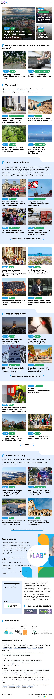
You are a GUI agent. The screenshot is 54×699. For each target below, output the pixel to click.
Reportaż (5, 687)
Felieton (10, 685)
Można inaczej (15, 660)
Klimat (10, 645)
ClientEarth (6, 670)
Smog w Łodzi (41, 652)
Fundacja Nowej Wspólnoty (9, 672)
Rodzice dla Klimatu (20, 92)
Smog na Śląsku (16, 655)
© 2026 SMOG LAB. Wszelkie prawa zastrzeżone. (39, 694)
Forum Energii (39, 670)
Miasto (20, 645)
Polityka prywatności (7, 694)
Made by (40, 696)
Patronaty (30, 645)
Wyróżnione (31, 687)
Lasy (15, 645)
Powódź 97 (39, 660)
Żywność (41, 647)
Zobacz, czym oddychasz (38, 662)
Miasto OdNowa (7, 660)
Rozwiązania (12, 687)
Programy (42, 645)
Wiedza (18, 687)
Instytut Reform (22, 675)
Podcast (31, 685)
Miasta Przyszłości (7, 665)
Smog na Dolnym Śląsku (21, 652)
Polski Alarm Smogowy (10, 89)
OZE (25, 645)
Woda (30, 647)
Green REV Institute (31, 672)
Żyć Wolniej (16, 665)
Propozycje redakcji (40, 685)
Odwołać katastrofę (31, 660)
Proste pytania (18, 662)
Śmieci (11, 647)
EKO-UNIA (7, 92)
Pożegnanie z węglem (8, 662)
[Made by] (47, 696)
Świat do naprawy (27, 662)
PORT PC (43, 677)
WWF (40, 679)
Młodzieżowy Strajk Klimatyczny (10, 677)
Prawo (36, 645)
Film (16, 685)
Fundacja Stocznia (20, 672)
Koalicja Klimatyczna (37, 89)
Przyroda (48, 645)
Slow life (5, 647)
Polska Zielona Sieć (23, 677)
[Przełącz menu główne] (51, 2)
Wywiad (24, 687)
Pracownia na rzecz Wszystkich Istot (11, 679)
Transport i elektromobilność (20, 647)
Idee (20, 685)
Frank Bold (24, 89)
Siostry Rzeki (33, 679)
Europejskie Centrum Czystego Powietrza (25, 670)
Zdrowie (35, 647)
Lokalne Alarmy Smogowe (9, 652)
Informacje (25, 685)
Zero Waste (46, 679)
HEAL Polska (39, 672)
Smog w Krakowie (32, 652)
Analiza (5, 685)
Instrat (15, 675)
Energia (5, 645)
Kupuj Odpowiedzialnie (43, 675)
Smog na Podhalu (7, 655)
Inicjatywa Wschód (7, 675)
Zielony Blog (33, 92)
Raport (47, 685)
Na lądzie (22, 660)
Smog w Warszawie (26, 655)
